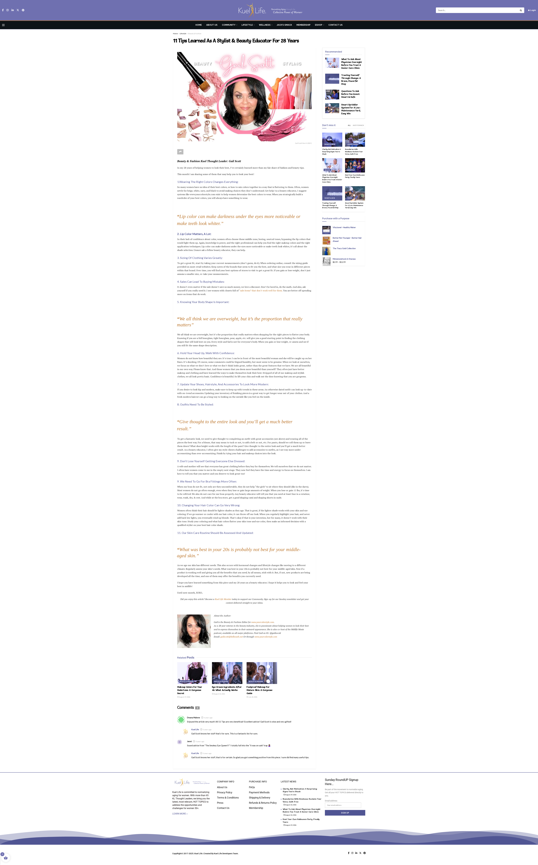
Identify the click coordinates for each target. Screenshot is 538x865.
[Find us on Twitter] (18, 10)
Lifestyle (247, 25)
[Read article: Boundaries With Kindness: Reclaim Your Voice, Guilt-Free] (355, 140)
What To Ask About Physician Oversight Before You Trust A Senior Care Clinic (332, 178)
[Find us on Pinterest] (23, 10)
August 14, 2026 (219, 694)
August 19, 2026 (184, 697)
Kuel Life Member (222, 599)
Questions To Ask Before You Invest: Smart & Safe (350, 94)
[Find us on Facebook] (3, 10)
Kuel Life (195, 729)
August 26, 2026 (290, 805)
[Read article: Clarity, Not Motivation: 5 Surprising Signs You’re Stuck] (332, 140)
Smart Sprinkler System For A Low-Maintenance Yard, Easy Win (354, 205)
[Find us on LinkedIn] (12, 10)
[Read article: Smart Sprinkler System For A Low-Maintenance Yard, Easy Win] (332, 108)
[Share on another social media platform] (180, 151)
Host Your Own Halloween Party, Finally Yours (355, 176)
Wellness (265, 25)
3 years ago (208, 718)
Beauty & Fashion (194, 33)
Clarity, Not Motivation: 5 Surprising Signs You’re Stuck (331, 151)
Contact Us (335, 25)
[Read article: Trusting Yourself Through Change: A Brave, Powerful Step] (332, 79)
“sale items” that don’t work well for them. (260, 290)
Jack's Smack (358, 125)
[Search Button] (521, 10)
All (349, 125)
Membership (303, 25)
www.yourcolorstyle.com (262, 622)
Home (198, 25)
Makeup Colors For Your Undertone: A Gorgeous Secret (189, 690)
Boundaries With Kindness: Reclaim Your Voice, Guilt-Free (354, 151)
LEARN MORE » (180, 813)
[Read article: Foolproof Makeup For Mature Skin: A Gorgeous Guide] (262, 673)
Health (327, 170)
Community (228, 25)
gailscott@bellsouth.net (232, 636)
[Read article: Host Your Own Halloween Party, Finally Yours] (355, 165)
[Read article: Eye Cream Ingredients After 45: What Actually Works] (227, 673)
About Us (211, 25)
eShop (318, 25)
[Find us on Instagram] (7, 10)
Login (533, 10)
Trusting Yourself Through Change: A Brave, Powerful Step (330, 205)
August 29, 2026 (290, 795)
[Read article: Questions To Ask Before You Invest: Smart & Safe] (332, 95)
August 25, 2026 (290, 825)
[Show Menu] (3, 25)
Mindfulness (329, 144)
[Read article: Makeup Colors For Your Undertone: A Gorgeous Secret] (192, 673)
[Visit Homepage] (269, 10)
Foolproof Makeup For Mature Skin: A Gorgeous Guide (259, 690)
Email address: (331, 801)
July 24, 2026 (252, 697)
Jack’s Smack (284, 25)
